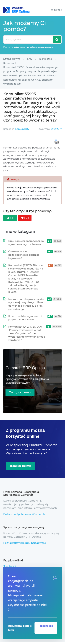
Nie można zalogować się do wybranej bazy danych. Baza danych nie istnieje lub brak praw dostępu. (26, 304)
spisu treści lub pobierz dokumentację (33, 47)
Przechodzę (45, 625)
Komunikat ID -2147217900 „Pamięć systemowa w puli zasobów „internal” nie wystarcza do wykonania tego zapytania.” (26, 333)
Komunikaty (22, 129)
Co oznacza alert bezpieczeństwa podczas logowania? (23, 255)
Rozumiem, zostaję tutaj (20, 628)
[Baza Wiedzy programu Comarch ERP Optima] (16, 10)
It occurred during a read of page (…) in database (25, 318)
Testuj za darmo (19, 392)
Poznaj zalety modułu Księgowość (24, 542)
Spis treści (9, 566)
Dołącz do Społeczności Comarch (24, 514)
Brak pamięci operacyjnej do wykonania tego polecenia (26, 242)
